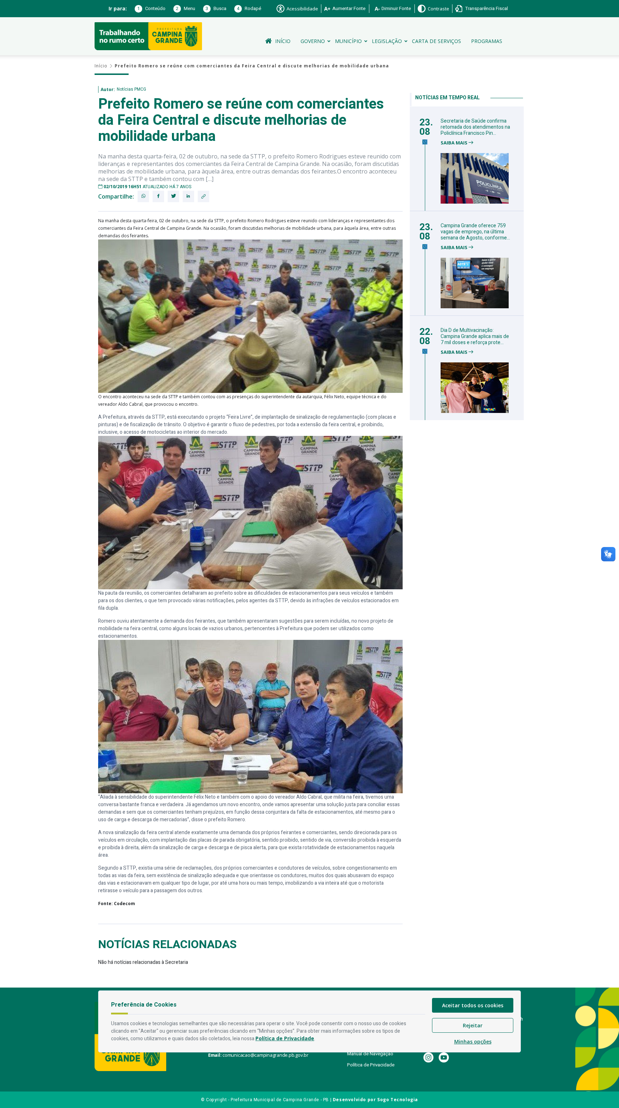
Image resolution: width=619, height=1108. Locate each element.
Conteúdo (151, 8)
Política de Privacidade (370, 1064)
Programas (486, 41)
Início (283, 41)
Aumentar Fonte (348, 8)
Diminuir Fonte (396, 8)
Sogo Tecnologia (397, 1100)
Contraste (438, 8)
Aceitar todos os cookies (472, 1005)
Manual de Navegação (370, 1053)
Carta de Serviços (436, 41)
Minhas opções (472, 1041)
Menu (185, 8)
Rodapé (249, 8)
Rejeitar (473, 1025)
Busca (216, 8)
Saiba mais (455, 143)
